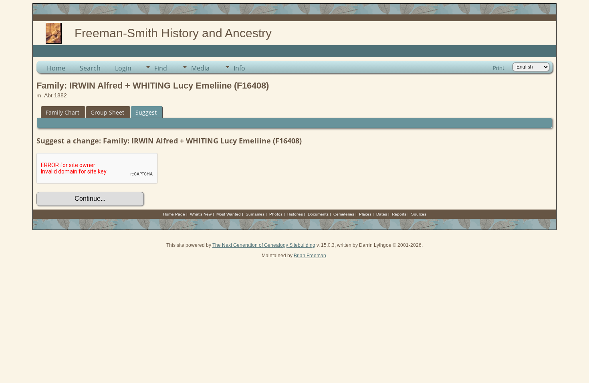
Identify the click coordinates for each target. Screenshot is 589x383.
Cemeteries (343, 214)
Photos (275, 214)
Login (123, 68)
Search (90, 68)
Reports (399, 214)
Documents (318, 214)
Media (200, 68)
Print (498, 67)
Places (365, 214)
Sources (418, 214)
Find (160, 68)
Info (239, 68)
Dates (381, 214)
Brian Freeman (310, 255)
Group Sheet (107, 112)
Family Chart (62, 112)
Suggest (146, 112)
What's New (201, 214)
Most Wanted (228, 214)
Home (56, 68)
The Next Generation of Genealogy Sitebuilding (263, 245)
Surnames (255, 214)
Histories (295, 214)
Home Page (174, 214)
